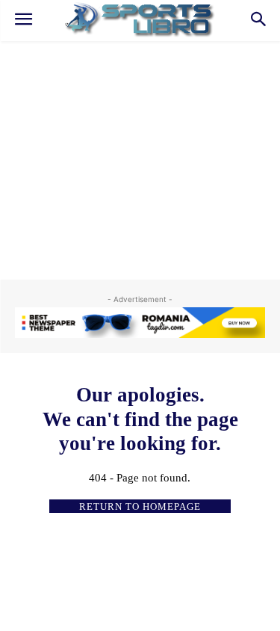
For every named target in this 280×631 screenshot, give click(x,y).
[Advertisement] (140, 153)
